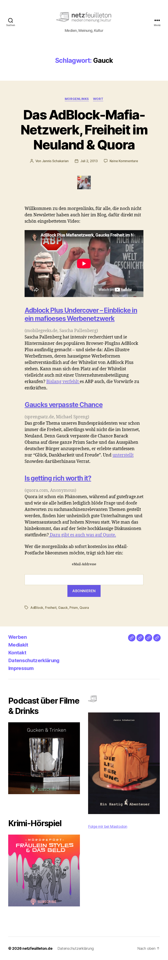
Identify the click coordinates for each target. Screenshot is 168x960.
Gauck (63, 608)
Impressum (21, 668)
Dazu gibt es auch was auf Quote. (82, 535)
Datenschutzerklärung (33, 660)
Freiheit (51, 608)
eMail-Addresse (84, 564)
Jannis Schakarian (55, 161)
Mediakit (18, 645)
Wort (98, 99)
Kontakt (17, 653)
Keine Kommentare (124, 161)
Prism (73, 608)
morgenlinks (77, 99)
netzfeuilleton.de (37, 948)
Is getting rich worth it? (58, 478)
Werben (17, 637)
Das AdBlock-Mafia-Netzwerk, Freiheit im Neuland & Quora (84, 130)
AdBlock (36, 608)
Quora (84, 608)
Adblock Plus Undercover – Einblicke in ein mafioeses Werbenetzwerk (81, 314)
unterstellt (123, 455)
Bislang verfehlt (63, 381)
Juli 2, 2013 (89, 161)
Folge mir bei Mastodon (107, 826)
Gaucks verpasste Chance (63, 405)
